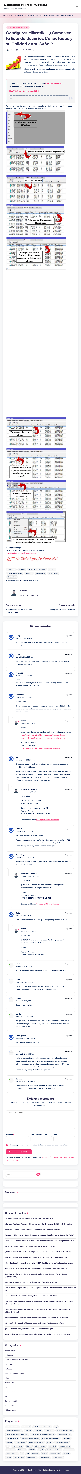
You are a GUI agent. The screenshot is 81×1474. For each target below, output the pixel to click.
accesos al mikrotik (13, 1427)
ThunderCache (19, 1457)
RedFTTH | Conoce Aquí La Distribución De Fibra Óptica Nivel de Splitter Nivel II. (39, 1241)
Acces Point (11, 569)
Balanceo (22, 569)
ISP (7, 1446)
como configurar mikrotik (64, 1430)
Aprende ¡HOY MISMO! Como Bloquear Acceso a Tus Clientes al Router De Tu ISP (39, 1235)
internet (49, 1442)
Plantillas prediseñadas (54, 1450)
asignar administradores (14, 1430)
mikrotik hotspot (40, 1446)
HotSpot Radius (20, 1442)
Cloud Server (49, 1430)
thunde (9, 1457)
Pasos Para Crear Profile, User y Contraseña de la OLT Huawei (32, 1296)
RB (22, 1453)
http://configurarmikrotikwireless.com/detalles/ (40, 748)
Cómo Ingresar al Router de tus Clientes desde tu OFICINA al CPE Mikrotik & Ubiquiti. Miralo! (37, 1310)
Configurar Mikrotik (54, 83)
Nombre (10, 1135)
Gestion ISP (66, 1438)
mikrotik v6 (29, 573)
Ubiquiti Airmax (12, 577)
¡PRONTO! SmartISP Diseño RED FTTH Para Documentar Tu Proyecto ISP (36, 1257)
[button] (29, 595)
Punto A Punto (11, 1392)
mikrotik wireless (65, 1446)
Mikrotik (8, 1378)
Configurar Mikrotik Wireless (25, 5)
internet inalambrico (62, 1442)
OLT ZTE (32, 1450)
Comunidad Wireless (64, 1434)
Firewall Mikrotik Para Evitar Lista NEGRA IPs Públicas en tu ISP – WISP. (36, 1268)
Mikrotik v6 (9, 1383)
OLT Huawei (22, 1450)
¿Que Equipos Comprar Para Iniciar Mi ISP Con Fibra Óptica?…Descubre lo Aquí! (39, 1263)
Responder (68, 636)
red (28, 1453)
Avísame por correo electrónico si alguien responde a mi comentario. (39, 1145)
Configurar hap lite (12, 1438)
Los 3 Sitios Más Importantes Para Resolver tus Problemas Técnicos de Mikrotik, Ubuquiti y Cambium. (39, 1302)
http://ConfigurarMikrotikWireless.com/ (21, 553)
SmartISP (66, 1453)
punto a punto (40, 573)
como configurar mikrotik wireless (17, 1434)
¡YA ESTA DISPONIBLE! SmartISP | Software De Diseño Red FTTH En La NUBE (38, 1252)
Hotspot (52, 569)
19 (36, 50)
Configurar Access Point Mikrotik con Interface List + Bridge (31, 1282)
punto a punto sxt (12, 1453)
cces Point (38, 1430)
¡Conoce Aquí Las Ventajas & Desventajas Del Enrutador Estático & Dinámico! (38, 1224)
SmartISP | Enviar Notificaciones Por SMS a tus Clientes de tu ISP (33, 1230)
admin (23, 590)
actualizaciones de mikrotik (42, 1427)
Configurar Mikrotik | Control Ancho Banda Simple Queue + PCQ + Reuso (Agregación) (36, 1275)
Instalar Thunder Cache (15, 573)
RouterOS (35, 1453)
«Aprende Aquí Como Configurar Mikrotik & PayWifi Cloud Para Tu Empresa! (38, 1334)
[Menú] (77, 6)
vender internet (58, 1457)
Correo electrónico (39, 1135)
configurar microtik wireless (30, 1438)
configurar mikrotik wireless (37, 569)
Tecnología (9, 1405)
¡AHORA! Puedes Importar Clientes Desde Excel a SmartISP (30, 1246)
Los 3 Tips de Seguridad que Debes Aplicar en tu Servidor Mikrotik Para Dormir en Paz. (40, 1289)
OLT (6, 1387)
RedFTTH (9, 1396)
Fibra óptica (10, 1364)
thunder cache (31, 1457)
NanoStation (10, 1450)
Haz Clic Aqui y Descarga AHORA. (24, 91)
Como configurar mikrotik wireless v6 (42, 1434)
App (56, 1427)
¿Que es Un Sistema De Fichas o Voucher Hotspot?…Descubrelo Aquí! (35, 1323)
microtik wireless (17, 1446)
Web (55, 1135)
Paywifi (41, 1450)
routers (44, 1453)
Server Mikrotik (53, 573)
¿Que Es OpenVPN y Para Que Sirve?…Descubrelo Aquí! (29, 1329)
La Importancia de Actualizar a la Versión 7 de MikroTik (29, 1218)
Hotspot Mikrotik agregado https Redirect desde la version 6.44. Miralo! (36, 1317)
